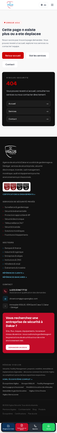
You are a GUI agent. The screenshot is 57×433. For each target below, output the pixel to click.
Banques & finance (12, 248)
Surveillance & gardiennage (16, 207)
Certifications (20, 413)
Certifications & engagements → (19, 194)
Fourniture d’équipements (15, 234)
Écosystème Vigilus (11, 383)
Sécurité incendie (11, 227)
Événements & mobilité (14, 267)
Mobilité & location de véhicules (39, 387)
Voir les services (37, 55)
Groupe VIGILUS (27, 383)
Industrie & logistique (13, 252)
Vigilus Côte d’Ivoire (37, 391)
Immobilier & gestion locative (15, 391)
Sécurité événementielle (15, 211)
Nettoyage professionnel (13, 387)
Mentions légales (9, 409)
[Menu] (52, 5)
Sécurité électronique (13, 219)
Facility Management (45, 383)
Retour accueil (13, 55)
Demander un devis (17, 347)
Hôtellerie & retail (11, 263)
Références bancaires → (15, 277)
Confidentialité (24, 409)
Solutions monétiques (13, 230)
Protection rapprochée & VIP (16, 215)
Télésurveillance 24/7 (13, 223)
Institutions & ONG (12, 259)
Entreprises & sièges (13, 256)
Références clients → (13, 273)
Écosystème (8, 413)
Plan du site (32, 413)
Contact (9, 64)
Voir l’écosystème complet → (17, 379)
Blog (34, 409)
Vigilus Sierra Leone (10, 394)
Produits (42, 409)
